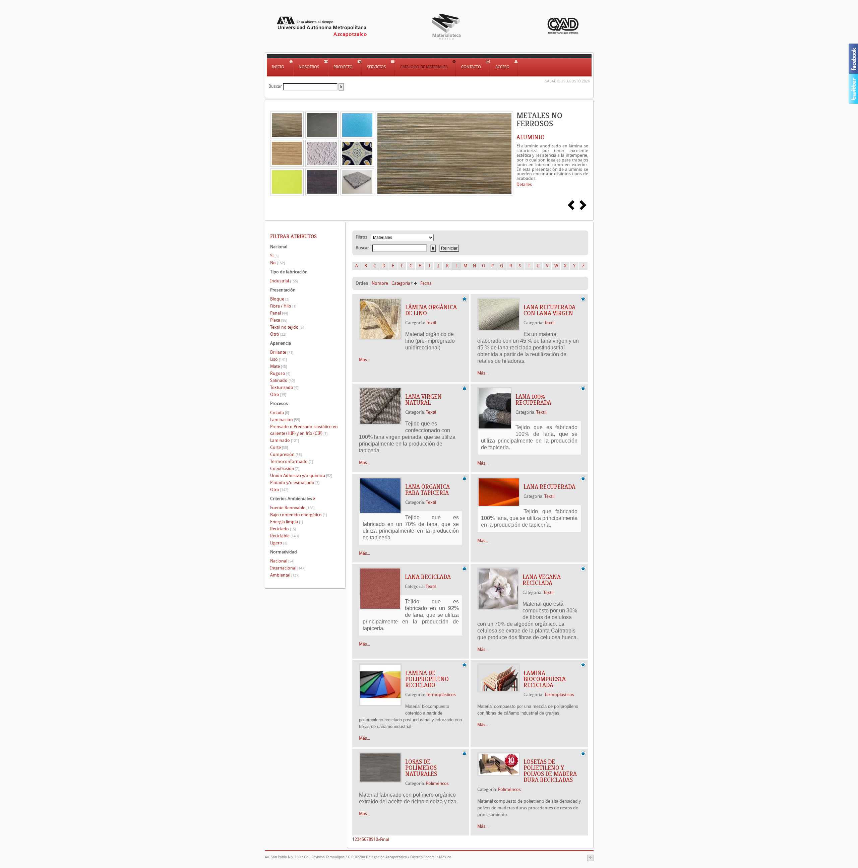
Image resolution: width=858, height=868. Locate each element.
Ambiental (284, 575)
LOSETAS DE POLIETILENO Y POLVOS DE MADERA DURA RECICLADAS (550, 771)
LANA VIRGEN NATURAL (423, 399)
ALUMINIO (530, 137)
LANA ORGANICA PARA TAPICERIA (427, 489)
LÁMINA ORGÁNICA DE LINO (431, 310)
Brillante (281, 352)
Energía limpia (286, 521)
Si (274, 255)
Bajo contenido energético (298, 514)
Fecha (426, 283)
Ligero (278, 542)
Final (384, 839)
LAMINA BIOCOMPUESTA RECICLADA (545, 679)
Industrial (284, 280)
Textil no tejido (287, 327)
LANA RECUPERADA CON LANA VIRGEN (549, 310)
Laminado (284, 440)
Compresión (286, 454)
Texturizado (284, 387)
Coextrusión (284, 468)
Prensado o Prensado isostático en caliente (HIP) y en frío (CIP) (304, 430)
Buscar (275, 86)
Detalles (524, 184)
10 (375, 839)
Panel (279, 313)
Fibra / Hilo (283, 306)
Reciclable (284, 535)
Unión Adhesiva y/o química (301, 475)
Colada (279, 412)
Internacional (287, 568)
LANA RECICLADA (428, 577)
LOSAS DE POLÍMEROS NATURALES (421, 768)
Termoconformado (291, 461)
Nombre (380, 283)
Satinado (282, 380)
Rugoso (280, 373)
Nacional (282, 560)
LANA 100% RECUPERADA (533, 399)
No (277, 262)
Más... (364, 359)
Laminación (285, 419)
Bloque (279, 299)
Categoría (400, 283)
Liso (278, 359)
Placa (278, 320)
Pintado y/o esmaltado (294, 482)
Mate (278, 366)
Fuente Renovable (292, 507)
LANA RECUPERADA (549, 486)
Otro (278, 334)
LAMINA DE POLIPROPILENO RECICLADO (427, 679)
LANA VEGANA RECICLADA (542, 580)
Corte (279, 447)
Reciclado (283, 528)
